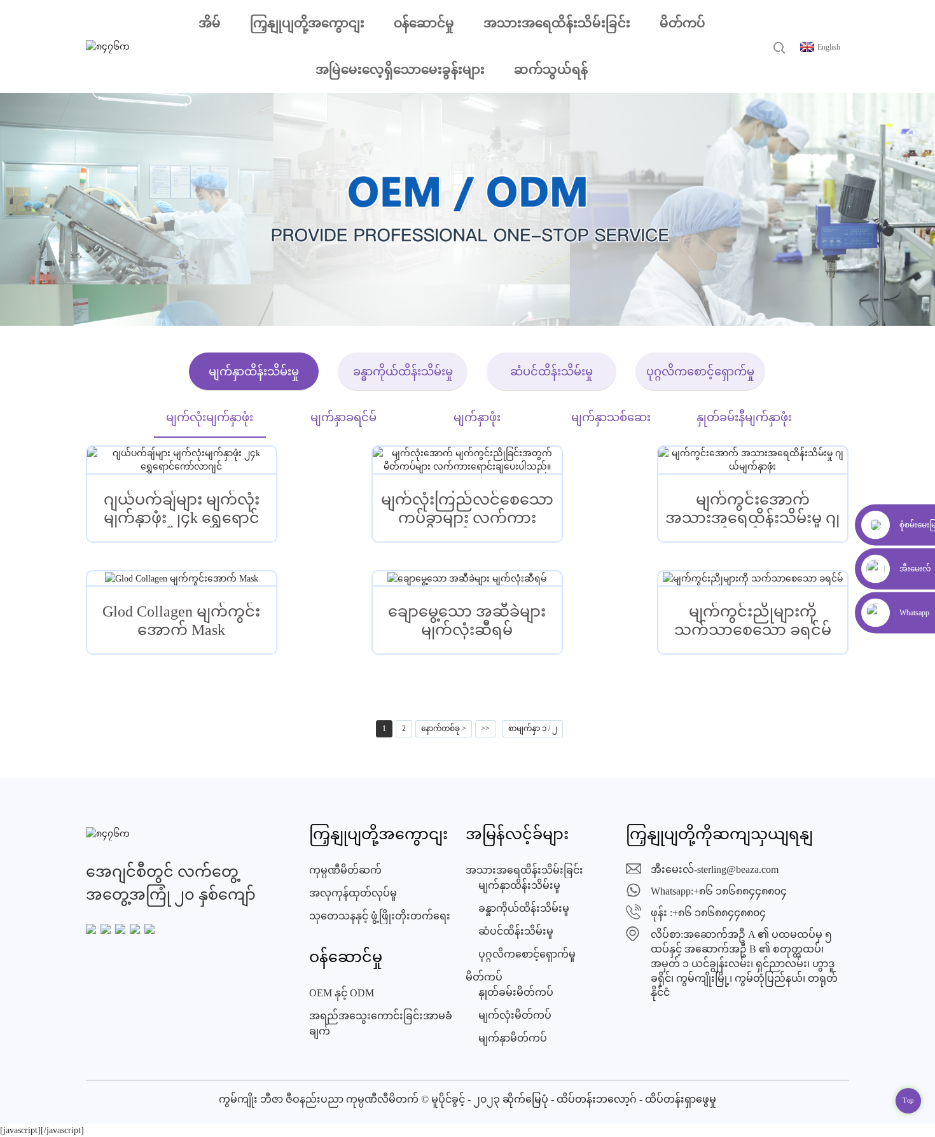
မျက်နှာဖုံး (477, 417)
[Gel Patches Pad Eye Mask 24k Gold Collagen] (181, 460)
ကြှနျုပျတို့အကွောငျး (307, 23)
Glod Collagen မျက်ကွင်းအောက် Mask (181, 620)
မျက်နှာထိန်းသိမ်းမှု (254, 371)
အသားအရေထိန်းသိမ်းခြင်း (556, 23)
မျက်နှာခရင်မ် (343, 417)
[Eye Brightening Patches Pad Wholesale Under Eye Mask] (467, 460)
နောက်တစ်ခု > (443, 728)
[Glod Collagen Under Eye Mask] (181, 578)
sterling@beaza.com (738, 869)
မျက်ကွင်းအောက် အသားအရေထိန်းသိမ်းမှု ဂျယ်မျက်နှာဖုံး (752, 509)
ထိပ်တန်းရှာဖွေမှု (680, 1099)
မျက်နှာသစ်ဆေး (611, 417)
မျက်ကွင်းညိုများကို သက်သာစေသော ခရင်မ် (752, 620)
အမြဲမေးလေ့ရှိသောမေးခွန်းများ (400, 69)
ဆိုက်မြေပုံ (525, 1099)
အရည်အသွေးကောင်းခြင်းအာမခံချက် (380, 1023)
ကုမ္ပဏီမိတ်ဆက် (345, 870)
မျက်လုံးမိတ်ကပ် (514, 1015)
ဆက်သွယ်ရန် (551, 69)
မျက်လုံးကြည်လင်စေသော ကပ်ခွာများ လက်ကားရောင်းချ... (467, 509)
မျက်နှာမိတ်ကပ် (512, 1038)
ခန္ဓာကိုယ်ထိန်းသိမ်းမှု (403, 371)
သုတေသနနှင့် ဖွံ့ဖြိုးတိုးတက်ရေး (379, 915)
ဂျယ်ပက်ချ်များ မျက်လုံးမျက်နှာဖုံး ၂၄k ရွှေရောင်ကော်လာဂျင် (182, 509)
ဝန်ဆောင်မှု (424, 23)
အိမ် (209, 23)
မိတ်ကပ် (682, 23)
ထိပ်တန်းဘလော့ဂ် (597, 1099)
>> (485, 728)
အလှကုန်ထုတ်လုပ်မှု (353, 893)
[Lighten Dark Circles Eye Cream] (752, 578)
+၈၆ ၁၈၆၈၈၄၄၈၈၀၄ (740, 891)
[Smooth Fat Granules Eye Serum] (467, 578)
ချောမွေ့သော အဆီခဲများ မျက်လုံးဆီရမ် (467, 620)
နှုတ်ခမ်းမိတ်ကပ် (515, 992)
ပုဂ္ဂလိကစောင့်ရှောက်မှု (700, 371)
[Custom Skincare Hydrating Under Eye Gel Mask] (752, 460)
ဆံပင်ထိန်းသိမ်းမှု (551, 371)
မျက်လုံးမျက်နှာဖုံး (209, 417)
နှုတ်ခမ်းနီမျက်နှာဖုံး (744, 417)
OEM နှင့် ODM (341, 992)
